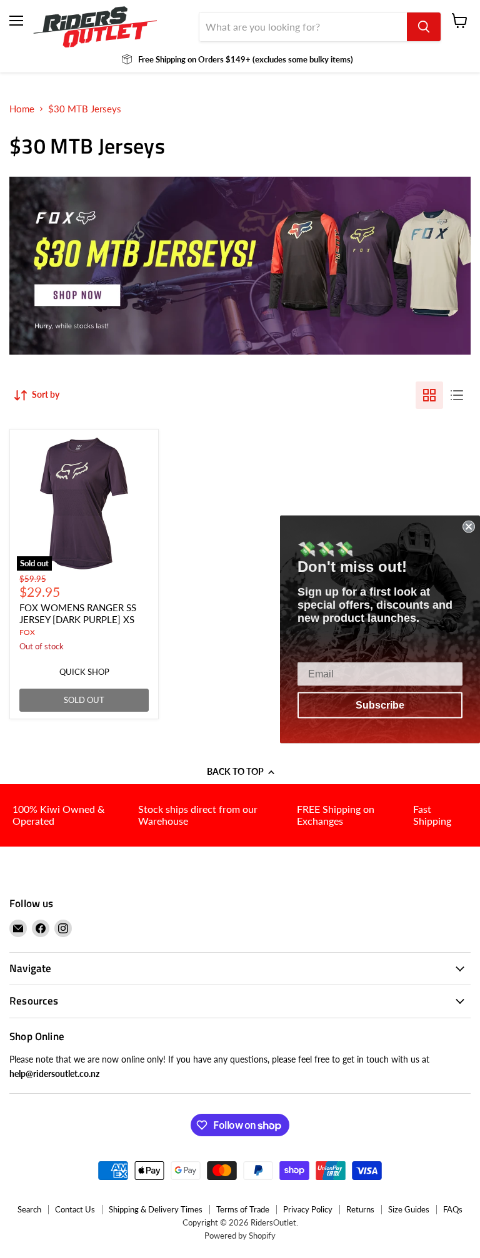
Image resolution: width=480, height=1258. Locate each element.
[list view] (457, 395)
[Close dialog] (468, 526)
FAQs (452, 1209)
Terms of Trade (242, 1209)
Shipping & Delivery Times (155, 1209)
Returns (360, 1209)
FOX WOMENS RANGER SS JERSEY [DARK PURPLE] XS (77, 614)
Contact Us (75, 1209)
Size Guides (408, 1209)
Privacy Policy (307, 1209)
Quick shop (84, 672)
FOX (27, 632)
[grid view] (429, 395)
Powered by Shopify (240, 1236)
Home (21, 109)
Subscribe (380, 704)
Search (29, 1209)
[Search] (424, 26)
